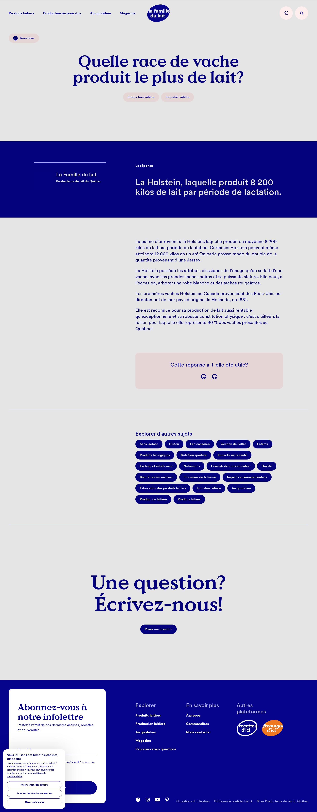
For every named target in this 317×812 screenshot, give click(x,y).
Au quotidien (145, 732)
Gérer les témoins (34, 802)
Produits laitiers (148, 715)
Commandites (197, 724)
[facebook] (138, 799)
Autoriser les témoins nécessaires (35, 793)
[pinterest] (167, 799)
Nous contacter (198, 732)
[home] (158, 13)
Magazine (143, 740)
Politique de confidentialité (233, 801)
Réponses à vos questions (155, 749)
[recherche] (301, 13)
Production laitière (150, 724)
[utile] (203, 376)
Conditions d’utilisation (193, 801)
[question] (286, 13)
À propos (193, 715)
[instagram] (147, 799)
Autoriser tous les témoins (34, 784)
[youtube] (157, 799)
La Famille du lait (51, 165)
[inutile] (214, 376)
